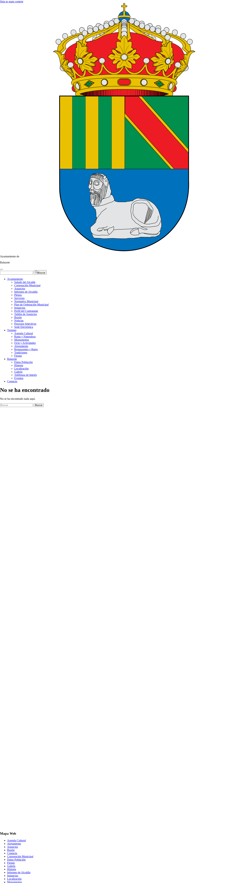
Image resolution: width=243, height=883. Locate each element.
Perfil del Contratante (26, 310)
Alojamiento (21, 346)
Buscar (38, 405)
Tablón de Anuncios (25, 314)
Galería (18, 371)
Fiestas (18, 355)
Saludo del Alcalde (24, 282)
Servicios (19, 298)
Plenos (18, 294)
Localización (21, 368)
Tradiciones (20, 352)
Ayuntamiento (15, 278)
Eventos (18, 378)
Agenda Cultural (23, 333)
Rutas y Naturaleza (25, 336)
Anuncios (19, 288)
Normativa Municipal (26, 301)
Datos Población (23, 362)
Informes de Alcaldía (26, 291)
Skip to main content (11, 1)
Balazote (12, 358)
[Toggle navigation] (1, 269)
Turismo (11, 330)
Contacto (12, 381)
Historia (18, 365)
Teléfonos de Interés (25, 374)
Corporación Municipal (27, 285)
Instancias (19, 307)
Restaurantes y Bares (26, 349)
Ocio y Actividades (25, 342)
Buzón (18, 317)
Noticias (18, 320)
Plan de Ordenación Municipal (31, 304)
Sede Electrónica (23, 326)
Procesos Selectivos (25, 323)
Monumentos (21, 339)
